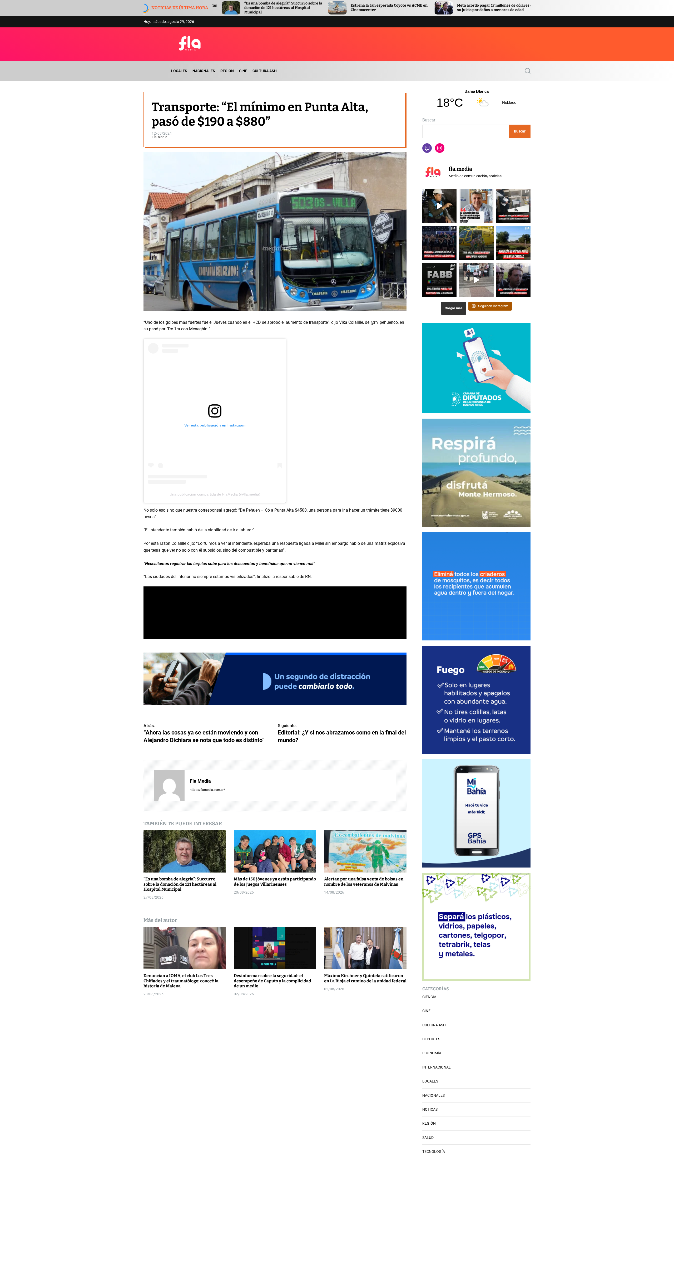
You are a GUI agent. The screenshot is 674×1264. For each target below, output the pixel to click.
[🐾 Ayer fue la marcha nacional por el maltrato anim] (476, 280)
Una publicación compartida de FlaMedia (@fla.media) (215, 494)
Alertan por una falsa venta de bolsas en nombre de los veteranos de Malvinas (363, 881)
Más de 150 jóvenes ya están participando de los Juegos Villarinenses (275, 881)
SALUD (428, 1137)
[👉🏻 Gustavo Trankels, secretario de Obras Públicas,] (439, 206)
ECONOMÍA (431, 1053)
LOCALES (179, 71)
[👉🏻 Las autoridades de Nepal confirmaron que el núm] (476, 243)
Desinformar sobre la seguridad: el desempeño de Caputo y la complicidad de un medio (272, 980)
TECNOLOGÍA (433, 1151)
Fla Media (159, 137)
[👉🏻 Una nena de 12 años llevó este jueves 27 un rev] (513, 206)
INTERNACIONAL (436, 1067)
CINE (243, 71)
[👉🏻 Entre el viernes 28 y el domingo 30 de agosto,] (439, 280)
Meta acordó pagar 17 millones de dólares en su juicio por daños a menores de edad (371, 7)
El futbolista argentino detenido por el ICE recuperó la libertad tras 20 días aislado (476, 7)
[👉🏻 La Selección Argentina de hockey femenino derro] (439, 243)
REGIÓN (227, 71)
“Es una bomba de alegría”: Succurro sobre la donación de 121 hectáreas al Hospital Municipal (179, 883)
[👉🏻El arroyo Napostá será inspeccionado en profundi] (513, 243)
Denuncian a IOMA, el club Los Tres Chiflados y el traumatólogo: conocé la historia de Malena (181, 980)
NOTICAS (430, 1109)
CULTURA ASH (264, 71)
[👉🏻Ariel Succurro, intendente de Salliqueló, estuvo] (476, 206)
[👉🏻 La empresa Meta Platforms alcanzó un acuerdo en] (513, 280)
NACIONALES (203, 71)
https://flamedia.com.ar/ (207, 789)
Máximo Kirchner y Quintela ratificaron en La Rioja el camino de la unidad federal (365, 978)
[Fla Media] (169, 785)
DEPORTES (431, 1039)
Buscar (428, 120)
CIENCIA (429, 997)
